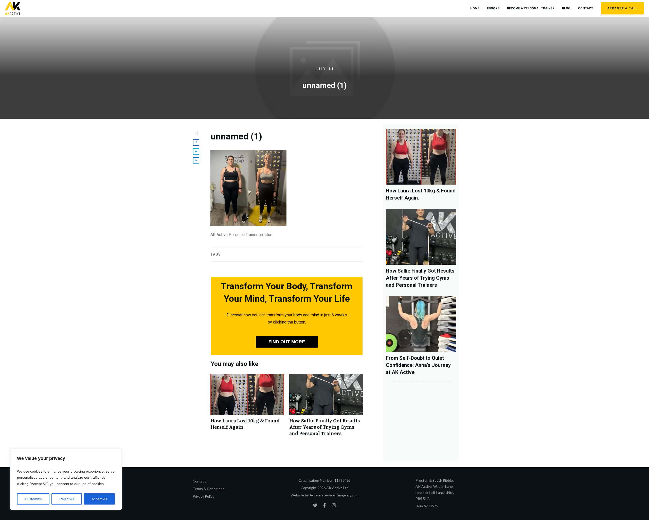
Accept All (99, 499)
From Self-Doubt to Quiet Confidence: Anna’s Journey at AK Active (418, 365)
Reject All (66, 499)
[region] (66, 479)
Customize (33, 499)
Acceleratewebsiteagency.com (334, 495)
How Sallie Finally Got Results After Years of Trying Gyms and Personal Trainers (326, 408)
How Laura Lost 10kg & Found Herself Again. (247, 408)
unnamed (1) (236, 136)
